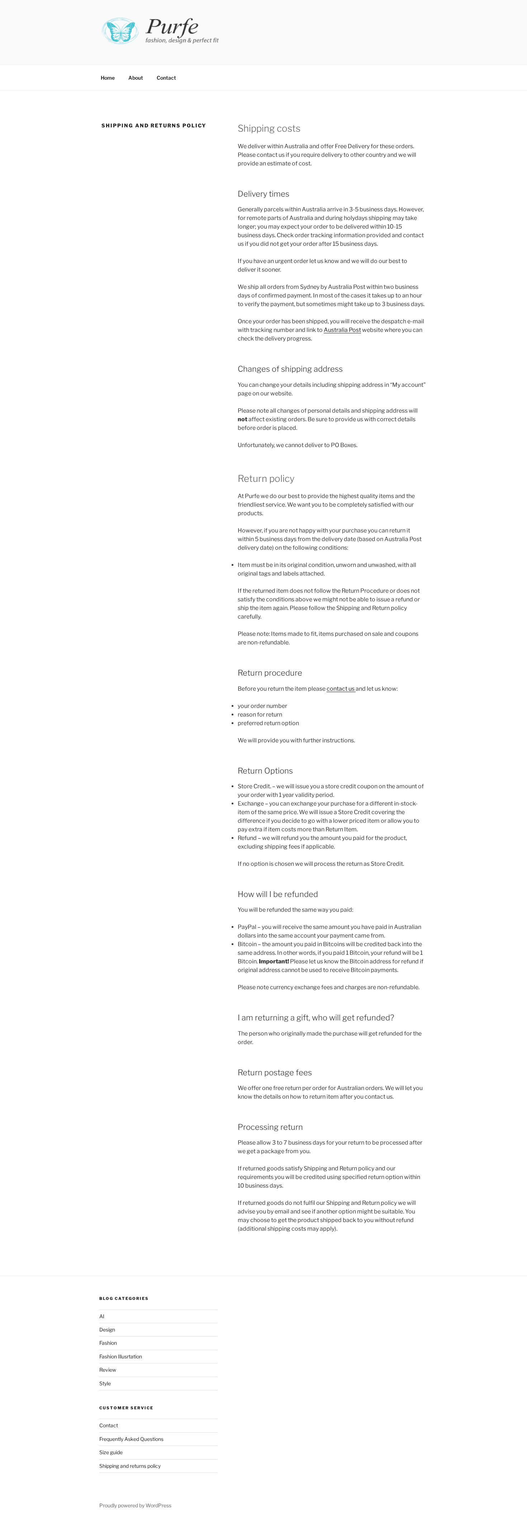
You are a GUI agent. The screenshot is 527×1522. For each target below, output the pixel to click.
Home (108, 78)
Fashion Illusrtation (120, 1356)
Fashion (108, 1343)
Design (107, 1329)
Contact (166, 78)
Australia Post (342, 330)
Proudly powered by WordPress (135, 1505)
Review (107, 1370)
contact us (341, 688)
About (135, 78)
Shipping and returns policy (130, 1466)
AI (101, 1316)
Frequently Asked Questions (131, 1439)
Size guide (111, 1452)
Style (105, 1383)
